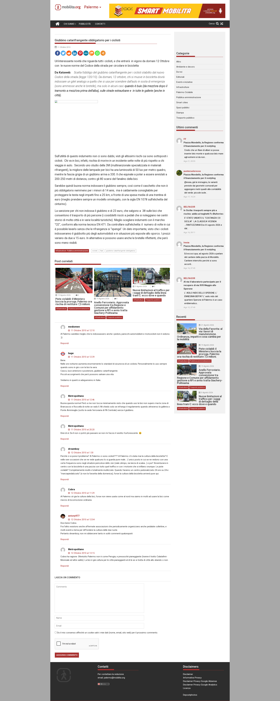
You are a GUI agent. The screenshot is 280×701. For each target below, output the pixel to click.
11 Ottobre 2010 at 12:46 (82, 399)
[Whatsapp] (97, 53)
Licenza (186, 688)
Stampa (180, 112)
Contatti (100, 24)
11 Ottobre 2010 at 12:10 (82, 330)
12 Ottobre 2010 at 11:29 (82, 493)
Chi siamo (69, 24)
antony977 (73, 515)
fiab (101, 251)
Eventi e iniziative (184, 82)
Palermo (91, 7)
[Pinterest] (80, 53)
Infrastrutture (61, 251)
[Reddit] (68, 53)
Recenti (181, 317)
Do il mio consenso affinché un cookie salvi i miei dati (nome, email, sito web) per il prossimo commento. (107, 632)
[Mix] (91, 53)
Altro (178, 61)
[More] (103, 53)
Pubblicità (85, 24)
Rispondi (65, 343)
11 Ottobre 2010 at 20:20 (82, 429)
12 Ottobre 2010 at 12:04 (82, 519)
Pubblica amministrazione (77, 251)
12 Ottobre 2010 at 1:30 (81, 452)
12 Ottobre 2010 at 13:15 (82, 553)
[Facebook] (57, 53)
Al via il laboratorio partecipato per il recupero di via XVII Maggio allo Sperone (202, 285)
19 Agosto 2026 (64, 295)
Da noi (179, 72)
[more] (103, 53)
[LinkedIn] (74, 53)
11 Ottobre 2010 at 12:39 (82, 357)
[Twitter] (63, 53)
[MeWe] (86, 53)
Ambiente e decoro (185, 66)
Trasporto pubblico (114, 317)
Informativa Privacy (192, 677)
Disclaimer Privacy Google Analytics (200, 684)
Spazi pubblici (182, 107)
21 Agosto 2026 (207, 325)
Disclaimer (188, 674)
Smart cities (182, 102)
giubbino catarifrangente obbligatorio (120, 251)
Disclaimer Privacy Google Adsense (200, 681)
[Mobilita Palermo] (57, 23)
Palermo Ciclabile (184, 92)
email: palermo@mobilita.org (111, 677)
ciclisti (94, 251)
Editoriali (180, 77)
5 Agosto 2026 (141, 286)
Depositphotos (190, 695)
